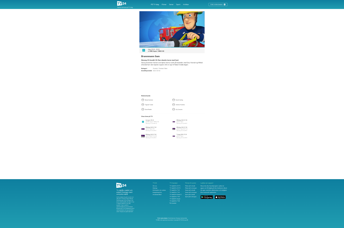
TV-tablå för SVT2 (175, 188)
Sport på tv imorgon (190, 197)
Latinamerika (184, 218)
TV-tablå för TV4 (175, 192)
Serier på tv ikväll (190, 190)
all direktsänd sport (129, 208)
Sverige (178, 218)
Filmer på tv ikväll (190, 186)
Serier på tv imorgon (191, 192)
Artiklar (186, 4)
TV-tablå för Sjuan (175, 199)
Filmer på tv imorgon (191, 188)
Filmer (164, 4)
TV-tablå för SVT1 (175, 186)
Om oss (155, 186)
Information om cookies (159, 190)
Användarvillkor (157, 194)
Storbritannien (171, 218)
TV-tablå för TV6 (175, 197)
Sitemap (155, 188)
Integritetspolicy (157, 192)
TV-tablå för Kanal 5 (175, 194)
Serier (171, 4)
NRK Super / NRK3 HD (157, 51)
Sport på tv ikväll (190, 194)
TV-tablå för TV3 (175, 190)
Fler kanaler (173, 203)
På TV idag (155, 4)
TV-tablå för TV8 (175, 201)
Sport (178, 4)
